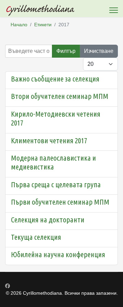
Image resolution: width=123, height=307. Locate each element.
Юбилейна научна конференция (58, 254)
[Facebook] (7, 286)
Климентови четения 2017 (49, 140)
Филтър (66, 51)
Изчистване (98, 51)
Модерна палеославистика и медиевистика (53, 162)
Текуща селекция (36, 237)
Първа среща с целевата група (56, 184)
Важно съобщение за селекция (55, 78)
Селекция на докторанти (47, 219)
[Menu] (113, 10)
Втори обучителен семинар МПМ (59, 96)
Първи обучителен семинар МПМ (60, 202)
